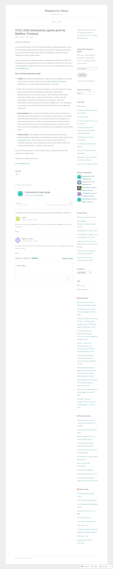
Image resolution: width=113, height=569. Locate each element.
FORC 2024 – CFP (82, 536)
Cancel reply (67, 258)
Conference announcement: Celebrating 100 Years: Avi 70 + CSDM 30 (87, 423)
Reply (17, 231)
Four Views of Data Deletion (86, 521)
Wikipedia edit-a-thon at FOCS (87, 474)
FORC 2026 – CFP (82, 525)
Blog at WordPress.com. (23, 558)
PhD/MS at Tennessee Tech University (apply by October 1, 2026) (87, 312)
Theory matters (85, 416)
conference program (58, 81)
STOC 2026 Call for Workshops (87, 500)
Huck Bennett (86, 193)
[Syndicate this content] (77, 298)
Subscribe (82, 75)
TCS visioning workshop (21, 204)
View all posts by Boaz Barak (34, 195)
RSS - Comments (82, 289)
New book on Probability (85, 470)
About (59, 22)
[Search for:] (85, 93)
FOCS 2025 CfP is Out (84, 518)
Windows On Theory (56, 10)
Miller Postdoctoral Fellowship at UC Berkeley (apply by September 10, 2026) (87, 382)
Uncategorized (27, 185)
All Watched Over (83, 117)
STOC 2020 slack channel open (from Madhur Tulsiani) (59, 204)
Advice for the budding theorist (87, 164)
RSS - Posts (80, 285)
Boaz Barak (30, 37)
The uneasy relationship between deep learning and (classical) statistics (86, 130)
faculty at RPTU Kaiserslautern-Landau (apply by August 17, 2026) (87, 392)
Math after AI (81, 106)
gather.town (26, 140)
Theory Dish (83, 489)
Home (53, 22)
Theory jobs (83, 298)
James (34, 258)
